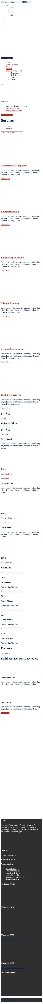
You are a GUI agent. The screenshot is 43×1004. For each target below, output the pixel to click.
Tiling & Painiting (10, 303)
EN (7, 6)
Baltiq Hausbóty (12, 64)
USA (12, 8)
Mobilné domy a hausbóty (15, 877)
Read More (5, 713)
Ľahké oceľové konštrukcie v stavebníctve (13, 968)
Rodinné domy (11, 869)
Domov (8, 62)
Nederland (14, 75)
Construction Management (14, 165)
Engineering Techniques (12, 257)
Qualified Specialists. (11, 395)
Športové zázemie (12, 879)
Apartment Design (10, 211)
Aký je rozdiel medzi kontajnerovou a (12, 912)
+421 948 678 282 (24, 2)
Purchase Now (6, 474)
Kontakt (9, 69)
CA (12, 12)
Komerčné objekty (13, 875)
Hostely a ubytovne (13, 873)
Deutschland (15, 73)
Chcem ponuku (7, 58)
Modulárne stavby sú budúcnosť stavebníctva (14, 940)
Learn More (5, 179)
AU (12, 15)
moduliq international (14, 71)
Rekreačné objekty (13, 871)
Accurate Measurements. (13, 349)
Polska (13, 77)
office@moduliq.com (9, 2)
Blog (7, 67)
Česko (13, 79)
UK (12, 10)
